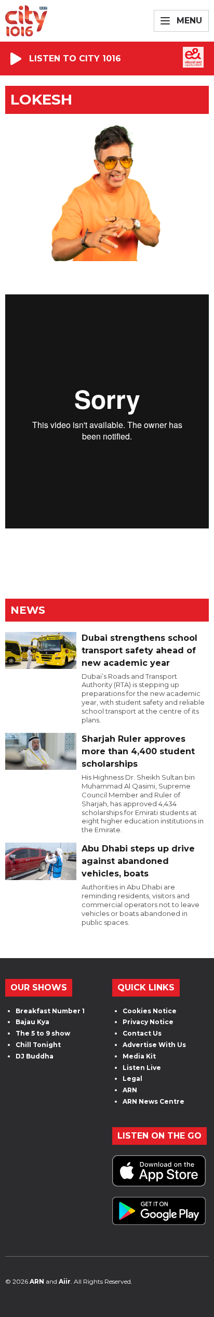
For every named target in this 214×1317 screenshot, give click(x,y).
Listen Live (142, 1067)
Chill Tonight (38, 1045)
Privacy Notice (148, 1022)
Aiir (65, 1281)
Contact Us (142, 1033)
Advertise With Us (154, 1045)
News (27, 610)
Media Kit (139, 1056)
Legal (132, 1078)
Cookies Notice (150, 1011)
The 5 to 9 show (43, 1033)
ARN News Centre (153, 1101)
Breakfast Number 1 (50, 1011)
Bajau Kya (32, 1022)
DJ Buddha (35, 1056)
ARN (130, 1090)
